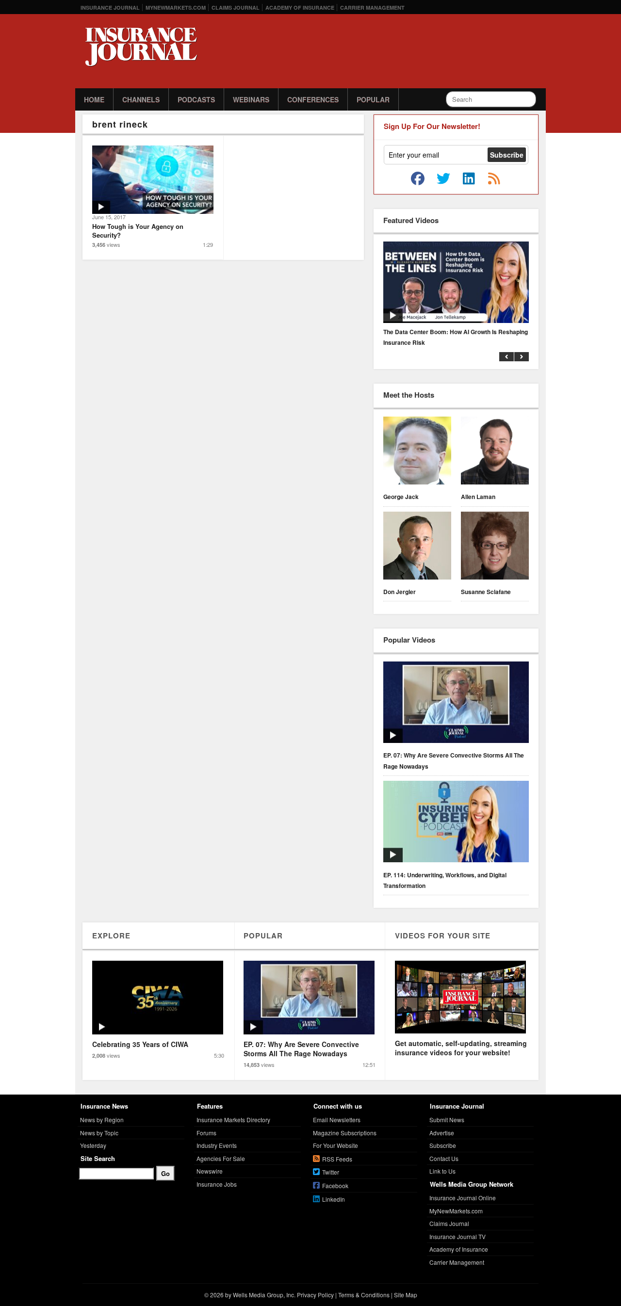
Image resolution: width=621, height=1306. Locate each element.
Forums (206, 1133)
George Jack (401, 496)
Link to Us (442, 1171)
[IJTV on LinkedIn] (468, 179)
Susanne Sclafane (486, 591)
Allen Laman (478, 496)
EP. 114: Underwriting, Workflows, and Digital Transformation (445, 880)
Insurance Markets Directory (233, 1119)
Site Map (405, 1294)
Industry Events (216, 1145)
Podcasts (196, 99)
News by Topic (99, 1133)
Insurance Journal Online (462, 1197)
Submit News (446, 1119)
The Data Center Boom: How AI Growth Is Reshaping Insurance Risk (455, 337)
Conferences (313, 99)
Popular (373, 99)
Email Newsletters (336, 1119)
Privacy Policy (315, 1294)
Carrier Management (372, 7)
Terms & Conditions (364, 1294)
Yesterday (93, 1145)
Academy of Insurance (299, 7)
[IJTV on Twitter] (443, 179)
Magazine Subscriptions (344, 1133)
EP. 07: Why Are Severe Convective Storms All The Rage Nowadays (453, 760)
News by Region (102, 1119)
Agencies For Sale (220, 1158)
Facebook (335, 1185)
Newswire (209, 1171)
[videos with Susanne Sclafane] (495, 547)
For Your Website (335, 1145)
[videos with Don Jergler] (417, 547)
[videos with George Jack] (417, 452)
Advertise (441, 1133)
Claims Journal (236, 7)
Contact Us (443, 1158)
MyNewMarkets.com (176, 7)
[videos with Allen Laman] (495, 452)
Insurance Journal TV (457, 1236)
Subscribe (442, 1145)
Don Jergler (399, 591)
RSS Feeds (337, 1159)
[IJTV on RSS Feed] (494, 179)
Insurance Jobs (216, 1184)
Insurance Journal (110, 7)
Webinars (251, 99)
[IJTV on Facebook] (418, 179)
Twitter (330, 1172)
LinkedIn (333, 1199)
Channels (141, 99)
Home (94, 99)
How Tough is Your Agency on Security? (137, 231)
